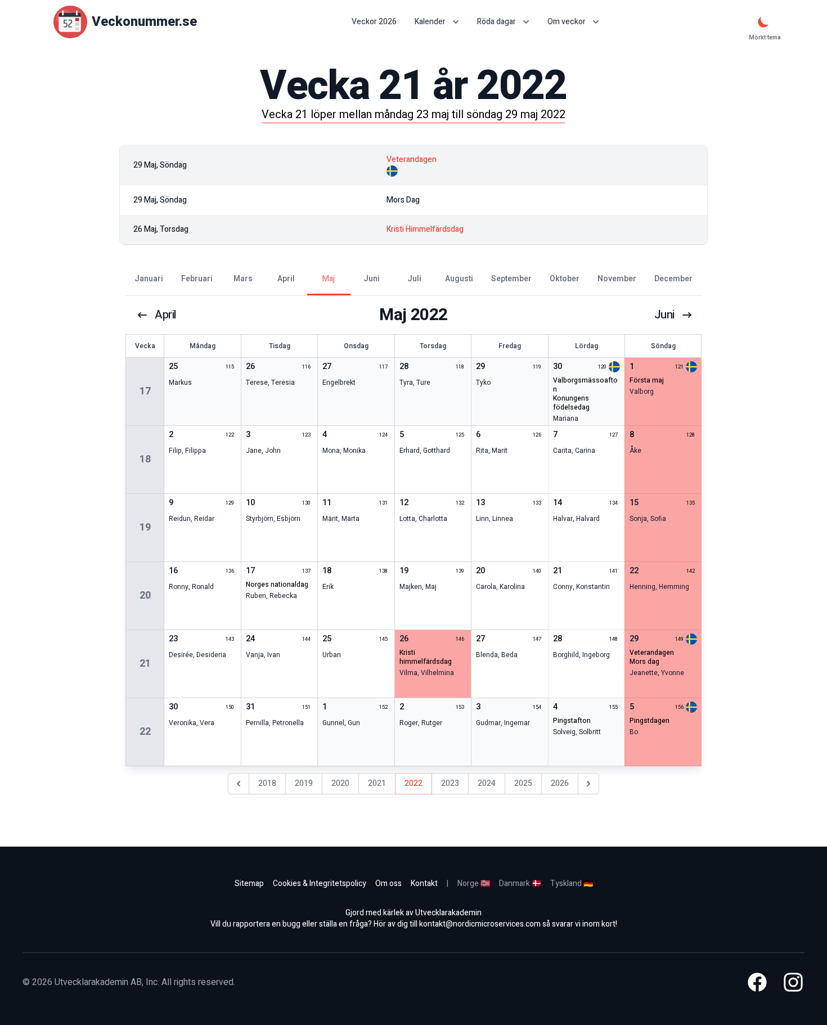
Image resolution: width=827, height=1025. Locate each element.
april (166, 315)
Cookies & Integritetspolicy (319, 883)
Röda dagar (496, 22)
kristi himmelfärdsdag (425, 657)
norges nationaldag (277, 584)
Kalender (430, 22)
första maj (647, 380)
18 (145, 459)
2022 (413, 783)
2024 (487, 783)
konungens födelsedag (571, 402)
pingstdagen (649, 721)
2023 (450, 783)
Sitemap (249, 883)
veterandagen (652, 653)
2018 (267, 783)
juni (664, 315)
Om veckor (566, 22)
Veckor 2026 (374, 22)
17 (145, 391)
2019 (304, 783)
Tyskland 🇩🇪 (571, 883)
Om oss (388, 883)
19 (145, 527)
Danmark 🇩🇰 (520, 883)
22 (145, 731)
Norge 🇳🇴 (473, 883)
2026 (560, 783)
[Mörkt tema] (763, 22)
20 (145, 595)
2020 (340, 783)
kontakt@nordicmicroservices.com (480, 924)
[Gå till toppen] (806, 1004)
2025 (523, 783)
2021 (377, 783)
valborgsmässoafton (585, 384)
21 (145, 663)
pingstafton (572, 721)
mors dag (644, 662)
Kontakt (424, 883)
